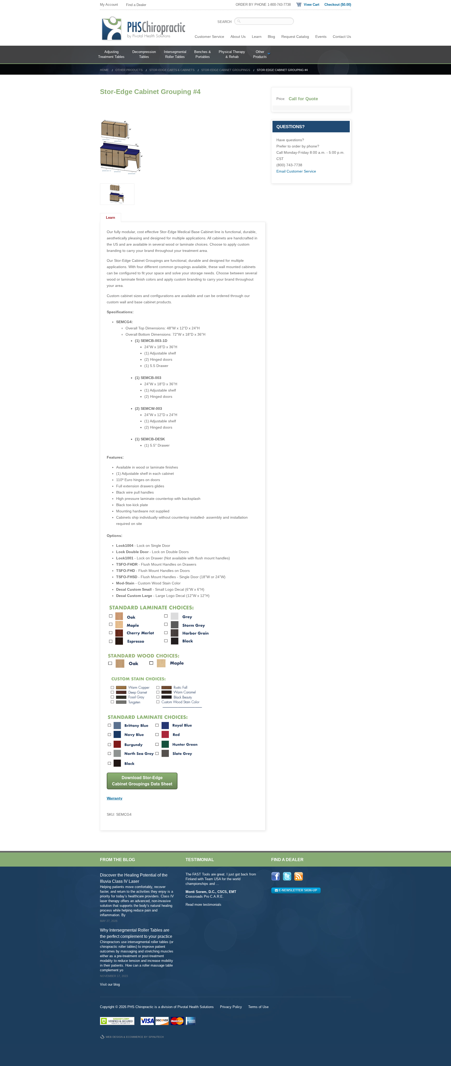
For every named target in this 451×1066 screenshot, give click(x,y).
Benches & (202, 54)
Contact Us (342, 36)
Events (321, 36)
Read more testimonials (203, 905)
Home (104, 70)
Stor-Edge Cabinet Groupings (225, 70)
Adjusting (111, 54)
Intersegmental (175, 54)
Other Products (129, 70)
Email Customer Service (296, 171)
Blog (271, 36)
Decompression (144, 54)
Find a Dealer (136, 5)
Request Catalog (295, 36)
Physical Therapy (232, 54)
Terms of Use (258, 1007)
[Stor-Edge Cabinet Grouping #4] (182, 147)
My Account (109, 5)
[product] (117, 194)
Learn (257, 36)
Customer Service (209, 36)
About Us (238, 36)
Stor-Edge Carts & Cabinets (171, 70)
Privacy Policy (231, 1007)
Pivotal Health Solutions (195, 1007)
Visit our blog (110, 984)
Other (260, 54)
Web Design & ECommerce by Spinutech (135, 1036)
